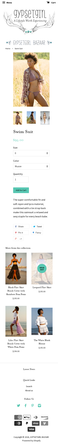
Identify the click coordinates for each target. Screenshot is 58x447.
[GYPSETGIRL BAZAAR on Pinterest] (32, 406)
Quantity (18, 173)
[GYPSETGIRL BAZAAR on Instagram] (39, 406)
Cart (53, 2)
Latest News (29, 369)
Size (15, 147)
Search (29, 386)
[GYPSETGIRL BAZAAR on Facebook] (25, 406)
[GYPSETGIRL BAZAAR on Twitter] (18, 406)
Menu (9, 2)
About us (29, 390)
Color (16, 160)
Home (7, 48)
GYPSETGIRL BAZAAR (39, 437)
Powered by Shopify (31, 440)
